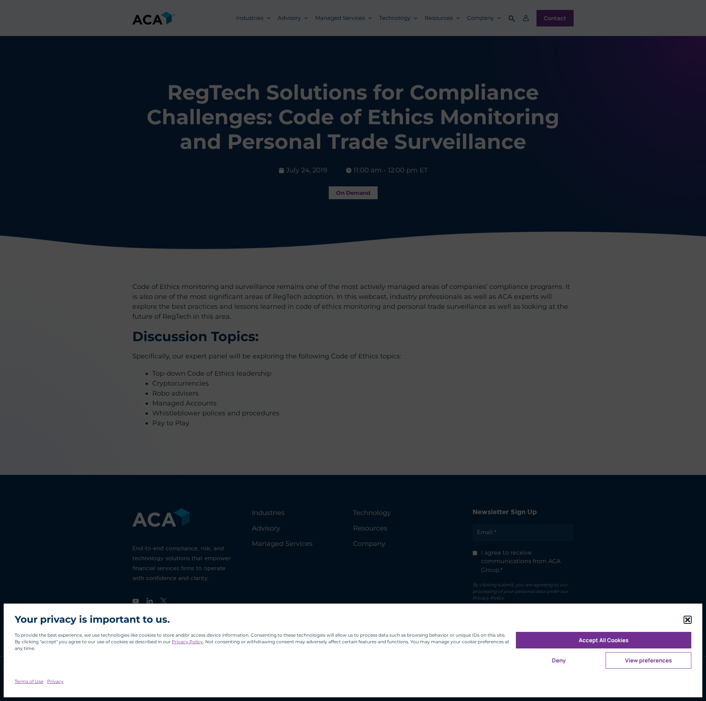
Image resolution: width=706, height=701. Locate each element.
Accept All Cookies (603, 640)
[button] (687, 619)
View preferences (648, 660)
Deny (559, 660)
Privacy (55, 681)
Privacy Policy (187, 641)
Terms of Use (29, 681)
